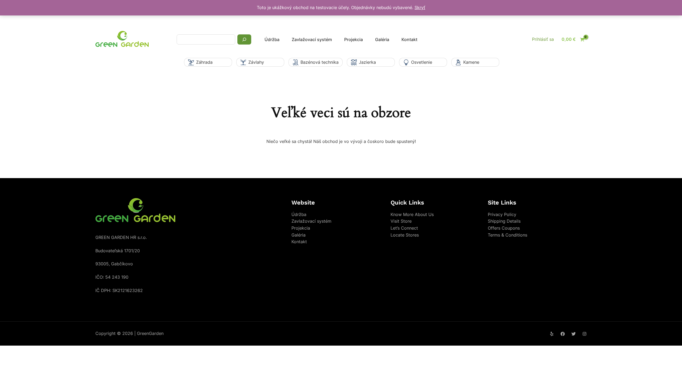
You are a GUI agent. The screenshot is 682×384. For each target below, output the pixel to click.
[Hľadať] (244, 39)
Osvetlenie (421, 62)
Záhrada (204, 62)
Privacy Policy (502, 214)
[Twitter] (573, 334)
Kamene (471, 62)
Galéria (382, 39)
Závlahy (256, 62)
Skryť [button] (420, 7)
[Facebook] (563, 334)
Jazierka (367, 62)
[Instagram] (584, 334)
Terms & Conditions (507, 235)
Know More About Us (412, 214)
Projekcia (353, 39)
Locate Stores (405, 235)
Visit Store (401, 221)
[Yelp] (552, 334)
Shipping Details (504, 221)
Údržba (272, 39)
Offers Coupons (504, 228)
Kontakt (409, 39)
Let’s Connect (404, 228)
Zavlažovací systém (312, 39)
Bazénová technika (320, 62)
